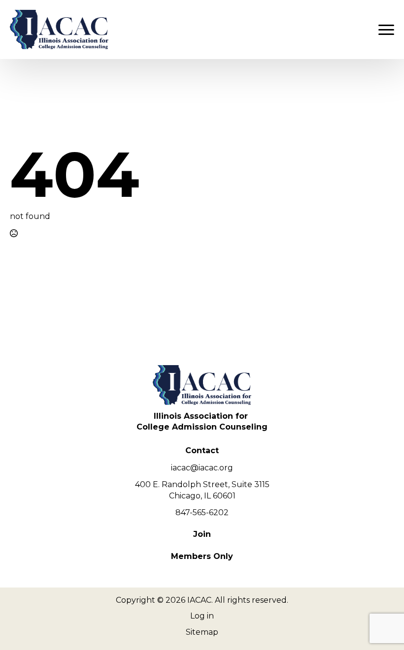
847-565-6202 (202, 512)
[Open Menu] (386, 29)
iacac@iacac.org (202, 467)
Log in (202, 615)
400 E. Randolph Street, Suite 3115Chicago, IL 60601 (202, 490)
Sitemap (202, 632)
